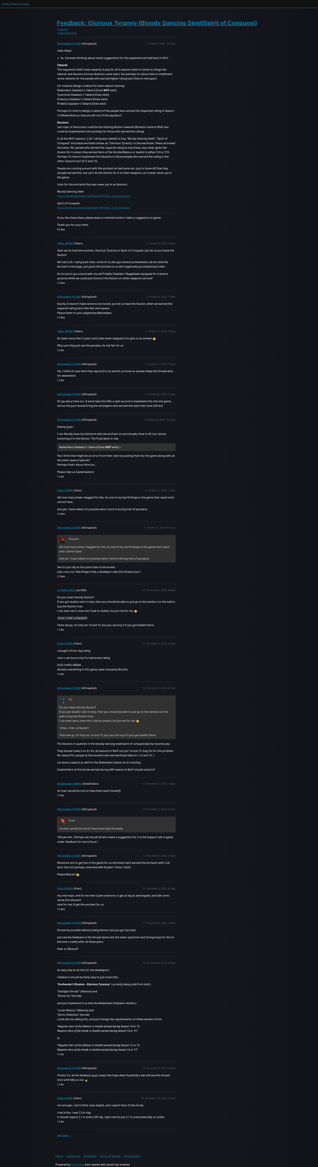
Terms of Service (110, 1156)
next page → (64, 1135)
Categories (73, 1156)
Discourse (77, 1164)
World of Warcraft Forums (15, 3)
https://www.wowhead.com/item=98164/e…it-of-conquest (93, 208)
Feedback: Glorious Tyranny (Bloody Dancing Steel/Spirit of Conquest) (157, 23)
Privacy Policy (132, 1156)
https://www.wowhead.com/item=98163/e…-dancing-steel (93, 196)
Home (59, 1156)
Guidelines (90, 1156)
